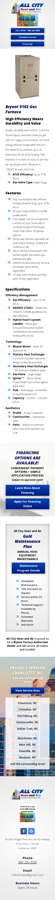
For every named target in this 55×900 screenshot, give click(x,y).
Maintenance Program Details (28, 568)
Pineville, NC (27, 751)
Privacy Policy (22, 843)
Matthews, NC (27, 738)
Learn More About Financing (27, 490)
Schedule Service (27, 37)
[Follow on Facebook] (23, 831)
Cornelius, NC (27, 709)
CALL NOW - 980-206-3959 (27, 30)
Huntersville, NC (27, 722)
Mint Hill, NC (27, 744)
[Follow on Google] (31, 831)
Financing (27, 44)
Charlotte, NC (27, 703)
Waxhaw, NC (27, 757)
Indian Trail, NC (27, 728)
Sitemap (35, 843)
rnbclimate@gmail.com (28, 875)
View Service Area (27, 690)
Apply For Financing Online (27, 504)
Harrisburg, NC (27, 716)
